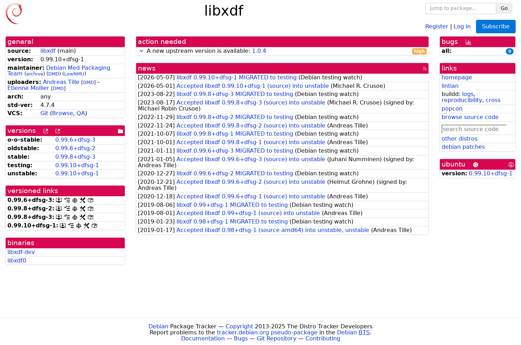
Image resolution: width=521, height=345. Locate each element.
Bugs (241, 338)
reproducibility (462, 100)
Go (504, 8)
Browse (62, 113)
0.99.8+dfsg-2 (75, 148)
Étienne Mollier (28, 88)
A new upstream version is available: (285, 51)
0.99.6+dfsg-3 (75, 139)
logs (468, 94)
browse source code (470, 117)
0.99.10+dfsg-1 (77, 165)
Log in (462, 26)
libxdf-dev (21, 252)
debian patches (463, 146)
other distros (459, 138)
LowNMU (74, 74)
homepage (457, 77)
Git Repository (276, 338)
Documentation (203, 338)
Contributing (323, 338)
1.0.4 (259, 50)
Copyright (239, 326)
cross (493, 100)
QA (81, 113)
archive (34, 74)
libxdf (48, 50)
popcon (452, 108)
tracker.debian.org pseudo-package (267, 332)
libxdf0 (16, 260)
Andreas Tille (61, 82)
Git (44, 113)
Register (436, 26)
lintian (450, 86)
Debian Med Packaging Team (58, 70)
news (147, 68)
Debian (158, 326)
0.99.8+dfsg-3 (75, 156)
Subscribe (496, 26)
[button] (141, 50)
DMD (53, 74)
